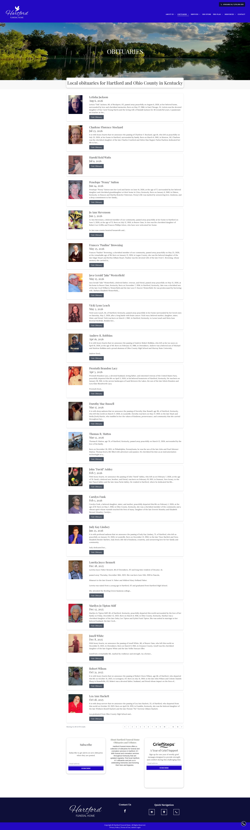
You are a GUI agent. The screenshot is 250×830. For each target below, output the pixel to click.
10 (164, 727)
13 (173, 727)
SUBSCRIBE (85, 768)
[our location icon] (164, 812)
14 (177, 727)
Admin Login (136, 827)
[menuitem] (170, 14)
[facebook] (125, 811)
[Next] (182, 727)
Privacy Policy (114, 827)
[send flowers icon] (151, 812)
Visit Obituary (96, 117)
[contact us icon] (176, 812)
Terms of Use (125, 827)
